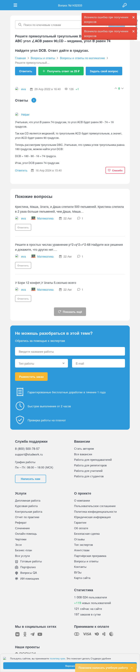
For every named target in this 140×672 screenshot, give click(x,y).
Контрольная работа (28, 511)
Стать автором (84, 448)
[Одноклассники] (25, 634)
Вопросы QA (28, 572)
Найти (117, 25)
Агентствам (81, 550)
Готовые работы (30, 561)
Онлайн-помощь (26, 533)
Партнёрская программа (90, 555)
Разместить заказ (31, 377)
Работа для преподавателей (93, 459)
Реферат (21, 522)
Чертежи (20, 539)
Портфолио (27, 567)
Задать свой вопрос (104, 71)
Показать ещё (72, 312)
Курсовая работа (26, 506)
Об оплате (81, 528)
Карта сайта (82, 578)
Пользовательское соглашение (95, 506)
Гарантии (80, 522)
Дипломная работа (27, 500)
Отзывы (79, 539)
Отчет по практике (27, 517)
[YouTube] (40, 634)
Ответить (25, 71)
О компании (82, 500)
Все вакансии (83, 454)
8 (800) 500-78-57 (27, 448)
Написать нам (30, 479)
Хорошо (70, 665)
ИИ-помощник (29, 578)
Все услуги (22, 555)
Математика (45, 218)
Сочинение (22, 528)
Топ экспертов (83, 544)
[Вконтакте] (17, 634)
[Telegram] (32, 634)
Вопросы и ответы (86, 561)
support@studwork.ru (29, 454)
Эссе (18, 544)
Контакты (80, 566)
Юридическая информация (92, 517)
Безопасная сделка (87, 533)
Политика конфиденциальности (95, 511)
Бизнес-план (23, 550)
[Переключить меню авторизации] (125, 5)
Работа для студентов (89, 476)
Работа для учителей (88, 470)
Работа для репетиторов (90, 465)
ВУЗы (77, 572)
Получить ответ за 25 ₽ (63, 71)
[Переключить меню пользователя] (15, 5)
